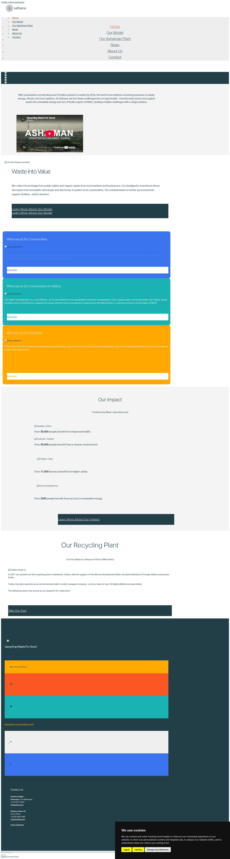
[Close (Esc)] (2, 852)
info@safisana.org (17, 805)
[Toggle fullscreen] (7, 852)
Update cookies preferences (12, 2)
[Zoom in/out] (10, 852)
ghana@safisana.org (18, 819)
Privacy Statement (17, 825)
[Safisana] (16, 12)
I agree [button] (127, 849)
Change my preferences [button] (158, 849)
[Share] (5, 852)
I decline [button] (138, 849)
